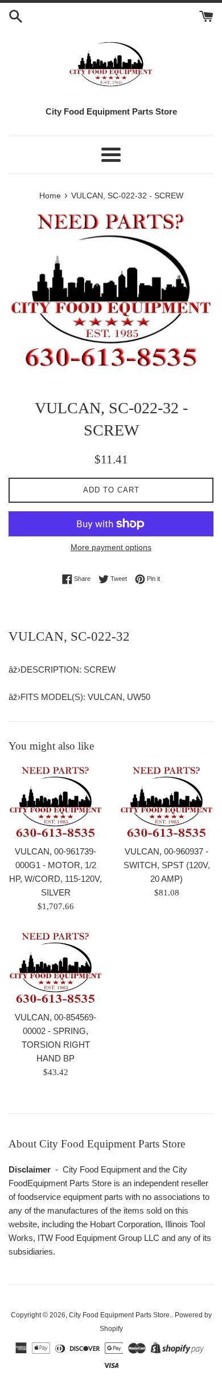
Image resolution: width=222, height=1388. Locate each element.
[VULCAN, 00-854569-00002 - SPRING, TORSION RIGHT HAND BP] (55, 967)
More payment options (111, 547)
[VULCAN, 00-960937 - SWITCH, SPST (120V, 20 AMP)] (166, 801)
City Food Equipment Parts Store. (120, 1315)
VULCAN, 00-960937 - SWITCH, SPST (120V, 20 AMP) (167, 865)
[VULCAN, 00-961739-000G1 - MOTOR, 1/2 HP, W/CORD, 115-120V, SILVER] (55, 801)
